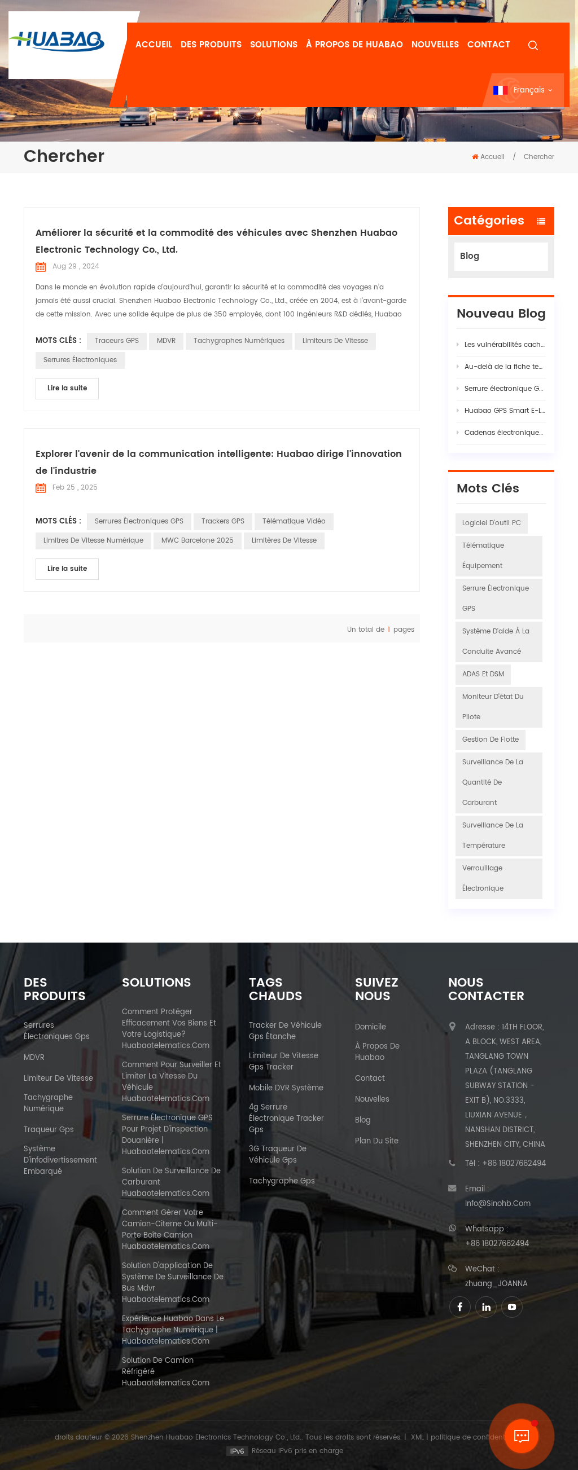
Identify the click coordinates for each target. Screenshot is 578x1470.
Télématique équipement (483, 555)
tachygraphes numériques (239, 341)
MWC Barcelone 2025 (197, 540)
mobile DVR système (286, 1088)
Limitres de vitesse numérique (93, 540)
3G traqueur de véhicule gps (277, 1155)
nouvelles (435, 45)
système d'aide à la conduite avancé (495, 641)
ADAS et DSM (483, 674)
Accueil (153, 45)
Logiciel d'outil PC (491, 523)
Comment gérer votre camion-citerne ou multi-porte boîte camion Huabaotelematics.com (170, 1230)
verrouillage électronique (482, 878)
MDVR (166, 341)
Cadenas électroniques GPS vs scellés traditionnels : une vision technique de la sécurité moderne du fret (505, 433)
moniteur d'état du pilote (493, 707)
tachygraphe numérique (48, 1104)
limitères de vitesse (284, 540)
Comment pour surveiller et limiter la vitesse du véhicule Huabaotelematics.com (171, 1082)
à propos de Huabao (377, 1052)
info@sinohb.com (498, 1204)
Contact (488, 45)
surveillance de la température (492, 835)
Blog (469, 256)
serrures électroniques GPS (139, 521)
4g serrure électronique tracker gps (286, 1119)
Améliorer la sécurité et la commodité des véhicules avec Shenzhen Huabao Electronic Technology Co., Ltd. (216, 241)
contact (370, 1079)
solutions (273, 45)
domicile (370, 1027)
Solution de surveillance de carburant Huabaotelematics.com (171, 1183)
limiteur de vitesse (58, 1079)
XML (417, 1437)
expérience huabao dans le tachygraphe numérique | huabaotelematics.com (173, 1331)
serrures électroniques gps (57, 1031)
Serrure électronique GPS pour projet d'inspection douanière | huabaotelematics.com (167, 1135)
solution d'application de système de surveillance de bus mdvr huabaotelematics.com (173, 1283)
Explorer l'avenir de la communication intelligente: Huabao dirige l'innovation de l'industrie (219, 462)
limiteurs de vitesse (335, 341)
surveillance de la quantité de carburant (492, 782)
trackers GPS (223, 521)
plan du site (377, 1141)
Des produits (211, 45)
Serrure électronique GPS (495, 598)
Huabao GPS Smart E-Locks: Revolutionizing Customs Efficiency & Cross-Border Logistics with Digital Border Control (505, 411)
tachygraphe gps (282, 1181)
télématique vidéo (294, 521)
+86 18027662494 (514, 1164)
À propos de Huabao (354, 45)
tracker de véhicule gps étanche (285, 1031)
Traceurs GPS (117, 341)
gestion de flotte (490, 739)
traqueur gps (49, 1130)
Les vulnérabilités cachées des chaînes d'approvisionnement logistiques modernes (505, 345)
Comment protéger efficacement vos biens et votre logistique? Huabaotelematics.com (169, 1029)
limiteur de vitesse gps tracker (283, 1062)
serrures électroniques (80, 360)
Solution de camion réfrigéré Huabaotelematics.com (165, 1372)
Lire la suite (67, 388)
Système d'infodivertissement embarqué (60, 1161)
